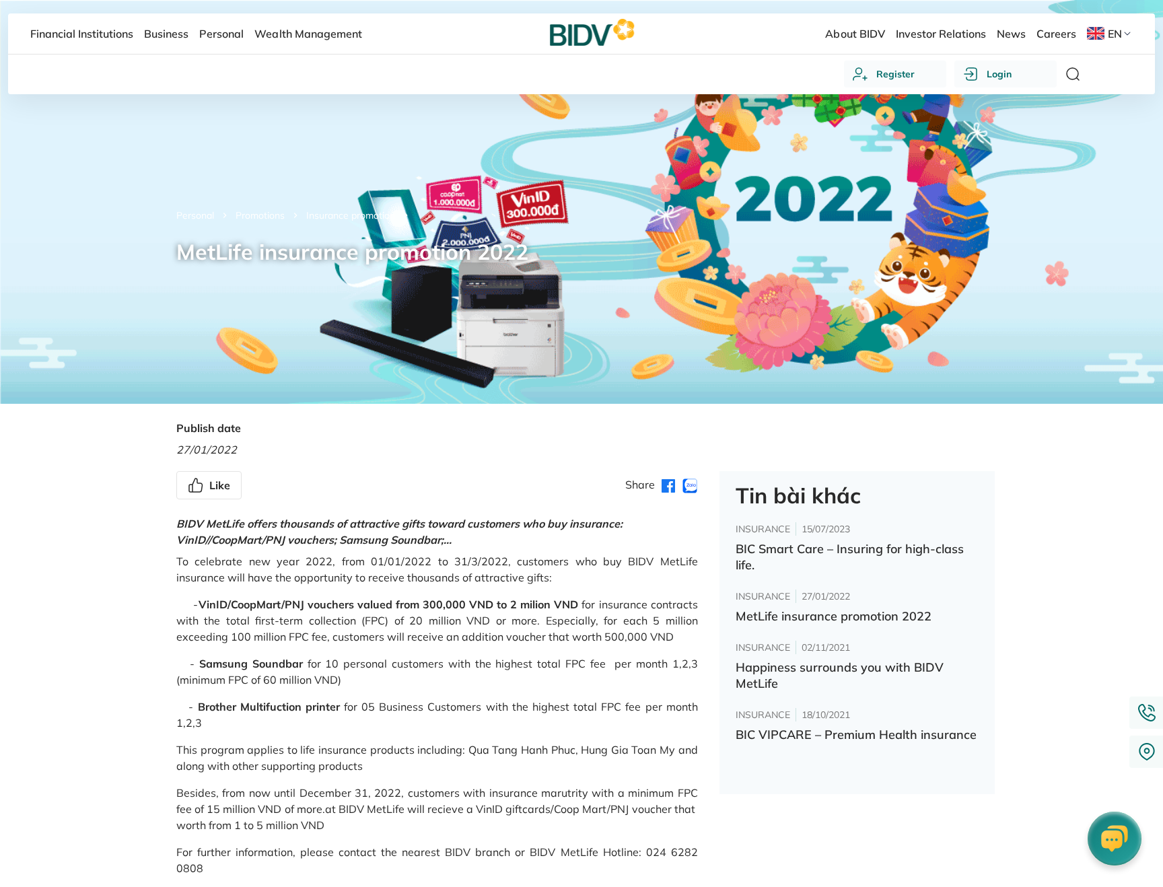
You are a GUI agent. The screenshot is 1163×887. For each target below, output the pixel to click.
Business (166, 33)
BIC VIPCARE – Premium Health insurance (856, 734)
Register (895, 74)
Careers (1056, 33)
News (1011, 33)
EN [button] (1115, 33)
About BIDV (854, 33)
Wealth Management (307, 33)
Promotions (260, 215)
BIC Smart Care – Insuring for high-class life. (850, 557)
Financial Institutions (81, 33)
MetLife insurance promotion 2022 (833, 616)
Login (999, 74)
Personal (195, 215)
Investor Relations (941, 33)
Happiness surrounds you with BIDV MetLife (840, 675)
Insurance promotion (350, 215)
